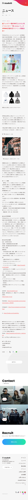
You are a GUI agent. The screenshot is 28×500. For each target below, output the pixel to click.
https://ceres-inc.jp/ (7, 296)
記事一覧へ (14, 362)
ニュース (23, 460)
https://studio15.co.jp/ (12, 291)
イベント (23, 469)
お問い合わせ (22, 477)
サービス (23, 458)
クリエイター (22, 463)
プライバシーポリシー (20, 484)
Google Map (7, 467)
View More (4, 399)
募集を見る (14, 442)
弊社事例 (23, 466)
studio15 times (22, 480)
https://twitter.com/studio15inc (11, 313)
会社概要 (23, 474)
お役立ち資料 (22, 472)
